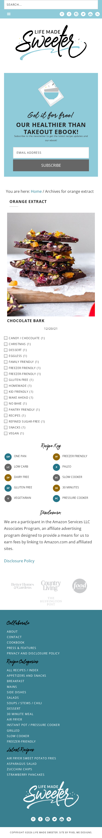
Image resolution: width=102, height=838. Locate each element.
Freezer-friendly (21, 741)
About (12, 632)
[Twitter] (83, 14)
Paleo (66, 467)
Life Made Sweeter (51, 42)
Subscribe (51, 165)
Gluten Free (23, 488)
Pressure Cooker (75, 498)
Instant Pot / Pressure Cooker (33, 725)
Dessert (14, 709)
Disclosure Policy (19, 560)
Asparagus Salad (22, 764)
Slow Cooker (72, 477)
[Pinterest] (62, 14)
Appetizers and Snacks (26, 676)
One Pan (20, 456)
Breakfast (15, 681)
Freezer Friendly (74, 456)
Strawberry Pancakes (26, 775)
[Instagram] (76, 14)
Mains (12, 687)
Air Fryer (14, 719)
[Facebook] (69, 14)
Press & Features (21, 648)
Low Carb (21, 467)
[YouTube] (90, 14)
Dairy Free (21, 477)
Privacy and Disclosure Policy (33, 653)
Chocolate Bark (26, 320)
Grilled (13, 731)
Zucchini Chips (19, 769)
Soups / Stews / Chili (24, 703)
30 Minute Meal (20, 714)
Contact (14, 637)
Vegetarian (22, 498)
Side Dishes (16, 692)
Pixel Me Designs (80, 832)
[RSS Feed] (97, 14)
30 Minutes (70, 488)
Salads (13, 698)
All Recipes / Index (22, 670)
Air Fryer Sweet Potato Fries (31, 758)
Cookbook (15, 642)
